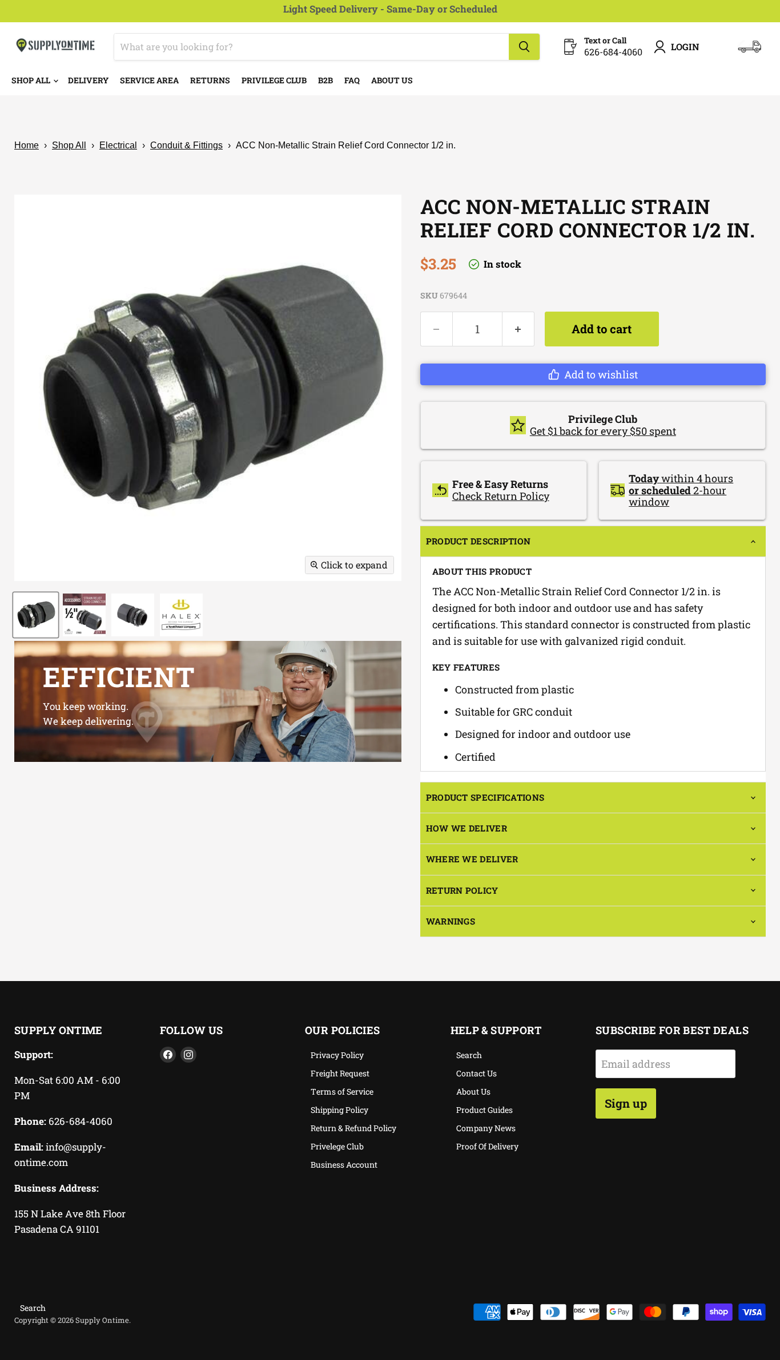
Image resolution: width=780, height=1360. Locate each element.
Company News (486, 1128)
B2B (325, 80)
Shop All (31, 80)
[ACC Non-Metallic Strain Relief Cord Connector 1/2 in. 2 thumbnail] (84, 614)
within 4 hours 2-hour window (681, 490)
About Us (392, 80)
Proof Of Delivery (487, 1146)
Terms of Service (342, 1091)
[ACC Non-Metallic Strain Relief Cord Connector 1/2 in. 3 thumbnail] (132, 614)
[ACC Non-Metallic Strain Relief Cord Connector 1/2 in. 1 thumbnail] (35, 614)
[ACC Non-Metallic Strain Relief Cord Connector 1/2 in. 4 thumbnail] (181, 614)
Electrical (118, 145)
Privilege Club (274, 80)
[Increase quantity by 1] (518, 329)
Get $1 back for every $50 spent (603, 431)
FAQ (352, 80)
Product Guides (484, 1109)
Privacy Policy (337, 1055)
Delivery (88, 80)
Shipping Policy (339, 1109)
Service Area (149, 80)
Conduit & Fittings (186, 145)
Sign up (626, 1103)
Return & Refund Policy (353, 1128)
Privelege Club (337, 1146)
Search (469, 1055)
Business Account (344, 1164)
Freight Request (340, 1073)
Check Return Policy (500, 496)
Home (26, 145)
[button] (593, 374)
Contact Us (476, 1073)
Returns (210, 80)
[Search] (524, 47)
